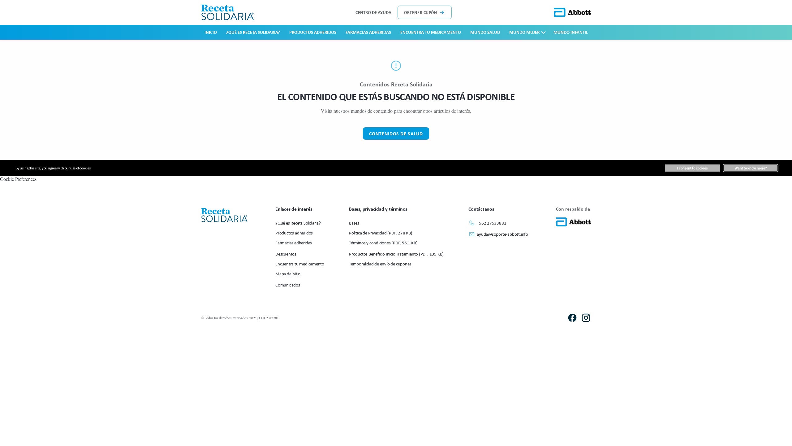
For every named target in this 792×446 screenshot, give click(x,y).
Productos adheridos (312, 32)
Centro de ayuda (373, 12)
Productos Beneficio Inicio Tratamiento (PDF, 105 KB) (396, 253)
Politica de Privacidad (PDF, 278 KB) (380, 232)
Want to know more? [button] (751, 168)
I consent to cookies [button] (692, 168)
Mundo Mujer (524, 32)
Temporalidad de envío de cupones (380, 263)
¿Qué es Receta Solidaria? (253, 32)
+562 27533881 (491, 222)
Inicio (210, 32)
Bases (354, 222)
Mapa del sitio (287, 273)
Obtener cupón (420, 12)
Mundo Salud (485, 32)
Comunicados (287, 284)
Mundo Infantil (570, 32)
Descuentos (285, 253)
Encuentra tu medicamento (430, 32)
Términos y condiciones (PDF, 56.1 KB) (383, 242)
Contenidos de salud (396, 133)
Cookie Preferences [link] (18, 179)
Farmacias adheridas (368, 32)
